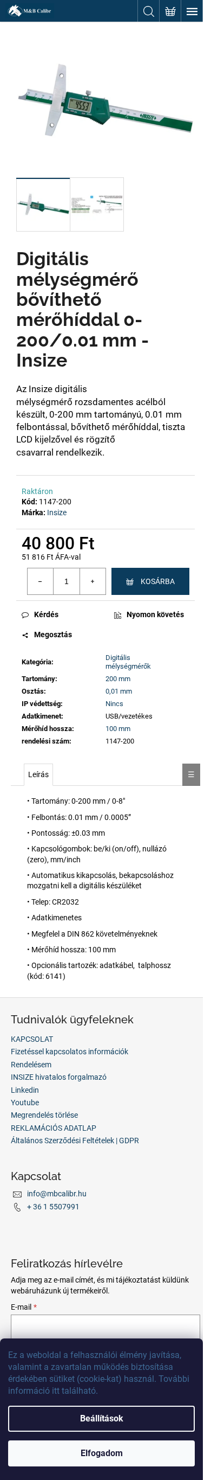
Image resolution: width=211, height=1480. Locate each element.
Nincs (114, 704)
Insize (57, 512)
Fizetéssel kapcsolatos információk (69, 1051)
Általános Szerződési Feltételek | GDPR (75, 1140)
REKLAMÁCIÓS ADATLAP (53, 1128)
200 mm (118, 679)
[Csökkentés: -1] (41, 581)
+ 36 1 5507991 (53, 1206)
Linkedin (25, 1090)
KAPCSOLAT (32, 1039)
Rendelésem (31, 1064)
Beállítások (101, 1418)
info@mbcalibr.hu (57, 1193)
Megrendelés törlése (44, 1115)
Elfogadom (102, 1453)
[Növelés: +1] (93, 581)
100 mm (118, 729)
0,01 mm (119, 691)
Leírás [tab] (38, 774)
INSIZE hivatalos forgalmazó (59, 1077)
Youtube (25, 1102)
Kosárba (158, 581)
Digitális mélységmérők (128, 662)
